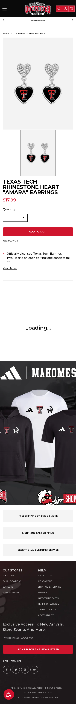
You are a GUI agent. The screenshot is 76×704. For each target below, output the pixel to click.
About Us (8, 575)
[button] (3, 20)
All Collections (19, 33)
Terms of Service (48, 603)
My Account (45, 575)
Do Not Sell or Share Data (38, 692)
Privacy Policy (36, 688)
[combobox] (59, 8)
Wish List (43, 592)
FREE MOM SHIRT (12, 592)
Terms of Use (18, 688)
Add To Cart (38, 231)
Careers (8, 586)
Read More (10, 268)
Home (6, 33)
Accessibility (46, 615)
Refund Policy (54, 688)
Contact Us (45, 581)
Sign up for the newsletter (38, 649)
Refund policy (47, 609)
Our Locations (12, 581)
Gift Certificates (48, 598)
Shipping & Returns (49, 586)
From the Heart (37, 33)
